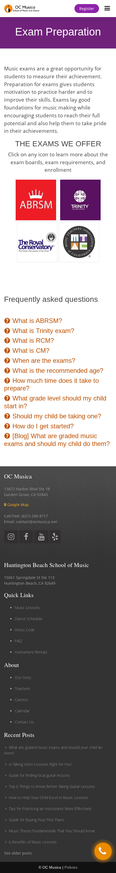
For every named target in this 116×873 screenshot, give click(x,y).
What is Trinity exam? (42, 330)
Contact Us (24, 722)
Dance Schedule (28, 618)
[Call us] (103, 851)
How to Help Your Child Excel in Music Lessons (48, 797)
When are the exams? (43, 360)
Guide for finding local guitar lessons (39, 775)
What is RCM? (32, 340)
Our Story (23, 677)
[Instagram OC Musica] (11, 538)
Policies (70, 867)
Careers (21, 699)
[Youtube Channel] (41, 538)
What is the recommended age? (57, 370)
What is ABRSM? (36, 320)
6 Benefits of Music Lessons (33, 842)
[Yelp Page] (55, 538)
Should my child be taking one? (56, 416)
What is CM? (30, 350)
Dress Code (25, 629)
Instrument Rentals (31, 652)
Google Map (17, 504)
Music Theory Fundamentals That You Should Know (52, 830)
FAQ (18, 641)
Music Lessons (27, 607)
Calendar (22, 710)
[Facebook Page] (26, 538)
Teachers (22, 688)
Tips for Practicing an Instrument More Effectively (50, 808)
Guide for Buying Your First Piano (36, 819)
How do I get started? (42, 426)
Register (86, 8)
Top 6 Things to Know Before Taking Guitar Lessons (52, 786)
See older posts (18, 853)
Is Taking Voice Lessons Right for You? (40, 764)
